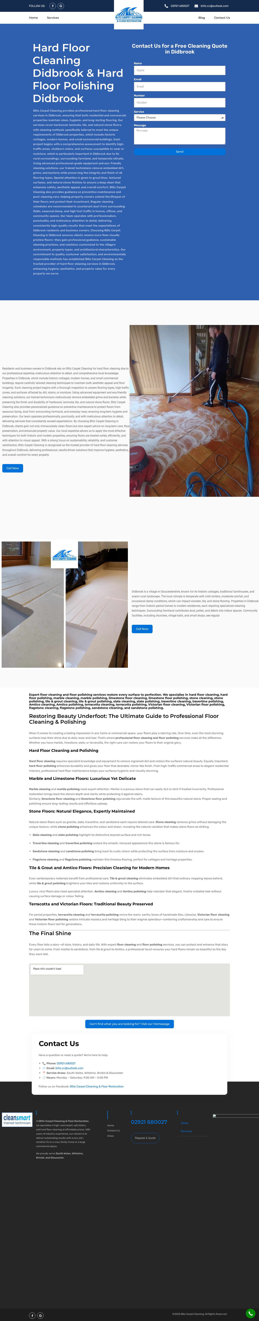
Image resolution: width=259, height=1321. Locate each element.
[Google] (61, 6)
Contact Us (222, 17)
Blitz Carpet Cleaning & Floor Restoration (97, 1086)
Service (139, 111)
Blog (201, 17)
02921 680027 (66, 1063)
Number (139, 95)
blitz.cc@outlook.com (69, 1068)
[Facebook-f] (53, 6)
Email (137, 79)
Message (140, 125)
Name (138, 63)
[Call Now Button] (250, 1313)
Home (33, 17)
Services (53, 17)
